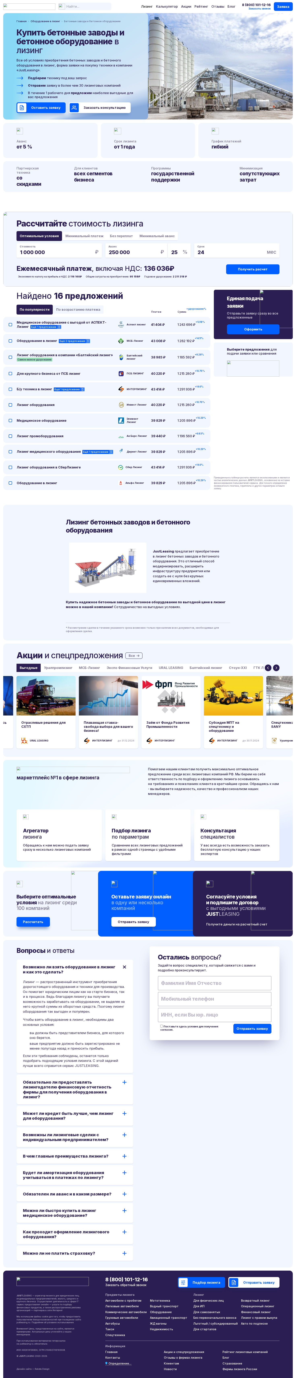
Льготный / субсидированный (215, 1323)
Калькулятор (167, 6)
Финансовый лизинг (256, 1312)
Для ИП (199, 1306)
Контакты (112, 1357)
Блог (231, 6)
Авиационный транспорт (168, 1317)
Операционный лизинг (257, 1306)
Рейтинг (201, 6)
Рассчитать (33, 922)
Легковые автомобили (122, 1306)
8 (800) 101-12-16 (256, 5)
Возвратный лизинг (255, 1300)
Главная (111, 1352)
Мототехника (160, 1300)
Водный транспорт (164, 1306)
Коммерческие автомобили (126, 1312)
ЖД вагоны (158, 1323)
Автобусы (112, 1323)
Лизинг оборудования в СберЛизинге (49, 467)
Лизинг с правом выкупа (259, 1317)
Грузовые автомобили (121, 1317)
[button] (268, 668)
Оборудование (161, 1312)
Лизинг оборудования (36, 405)
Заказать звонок (259, 8)
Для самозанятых (206, 1312)
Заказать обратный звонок (125, 1285)
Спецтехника (115, 1335)
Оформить (253, 329)
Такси (109, 1329)
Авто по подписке (254, 1323)
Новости (170, 1369)
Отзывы (217, 6)
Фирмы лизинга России (240, 1369)
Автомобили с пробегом (123, 1300)
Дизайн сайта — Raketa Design (33, 1369)
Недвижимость (161, 1329)
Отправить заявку (133, 922)
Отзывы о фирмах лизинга (183, 1357)
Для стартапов (204, 1329)
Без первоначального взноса (214, 1317)
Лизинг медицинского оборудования (49, 452)
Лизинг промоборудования (40, 436)
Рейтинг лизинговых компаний (245, 1352)
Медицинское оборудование (41, 420)
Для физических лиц (208, 1300)
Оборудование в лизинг (37, 341)
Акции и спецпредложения (184, 1352)
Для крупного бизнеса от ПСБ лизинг (49, 374)
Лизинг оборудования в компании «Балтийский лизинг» (65, 355)
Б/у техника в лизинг (34, 389)
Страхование (232, 1363)
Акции (186, 6)
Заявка (283, 7)
